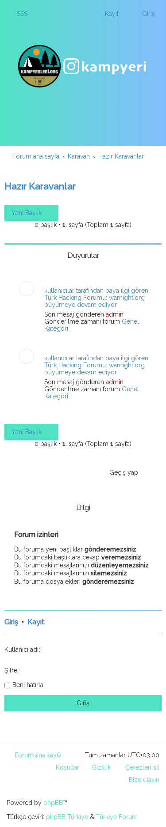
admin (115, 314)
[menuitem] (18, 13)
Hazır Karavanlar (40, 186)
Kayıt (36, 622)
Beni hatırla (27, 684)
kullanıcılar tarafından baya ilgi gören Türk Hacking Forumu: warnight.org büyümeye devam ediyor (96, 297)
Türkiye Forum (117, 816)
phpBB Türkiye (67, 816)
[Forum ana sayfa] (83, 66)
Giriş (11, 622)
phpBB (53, 802)
